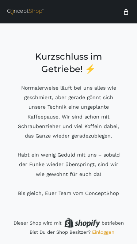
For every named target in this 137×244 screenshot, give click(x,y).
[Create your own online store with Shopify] (82, 223)
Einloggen (103, 232)
